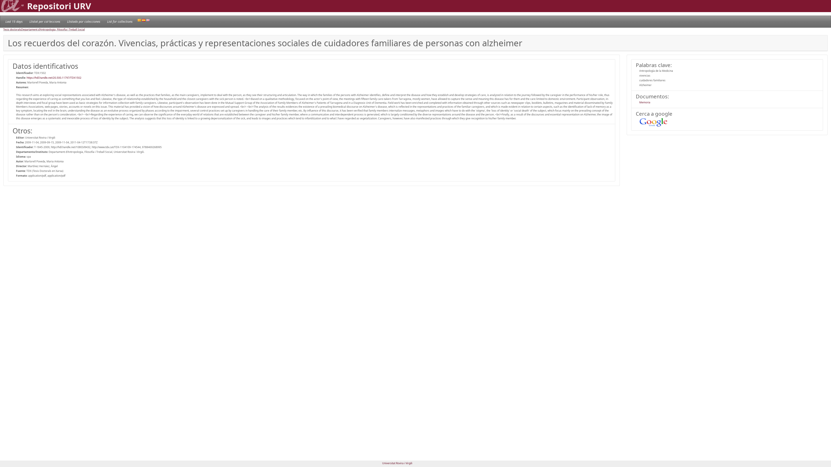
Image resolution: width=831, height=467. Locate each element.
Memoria (644, 102)
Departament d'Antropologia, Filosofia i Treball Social (53, 29)
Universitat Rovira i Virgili (397, 463)
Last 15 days (14, 21)
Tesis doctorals (12, 29)
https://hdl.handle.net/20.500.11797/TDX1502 (54, 78)
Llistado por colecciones (83, 21)
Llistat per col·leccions (44, 21)
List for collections (119, 21)
